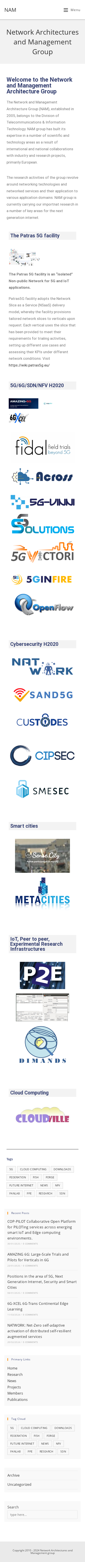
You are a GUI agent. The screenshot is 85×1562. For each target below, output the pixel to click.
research (46, 1193)
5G (11, 1169)
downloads (62, 1169)
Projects (14, 1387)
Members (15, 1393)
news (44, 1185)
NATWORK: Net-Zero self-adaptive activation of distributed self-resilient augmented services (39, 1331)
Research (15, 1374)
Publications (17, 1399)
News (11, 1380)
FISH (36, 1177)
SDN (62, 1193)
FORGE (50, 1177)
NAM (10, 9)
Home (12, 1368)
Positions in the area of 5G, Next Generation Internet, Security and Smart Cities (42, 1282)
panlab (14, 1193)
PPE (29, 1193)
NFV (57, 1185)
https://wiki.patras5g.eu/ (29, 365)
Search (13, 1507)
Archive (13, 1475)
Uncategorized (19, 1484)
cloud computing (33, 1169)
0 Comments (30, 1243)
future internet (21, 1185)
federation (17, 1177)
